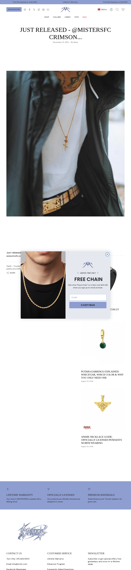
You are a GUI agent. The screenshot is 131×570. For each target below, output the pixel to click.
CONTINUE (88, 305)
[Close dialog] (107, 254)
